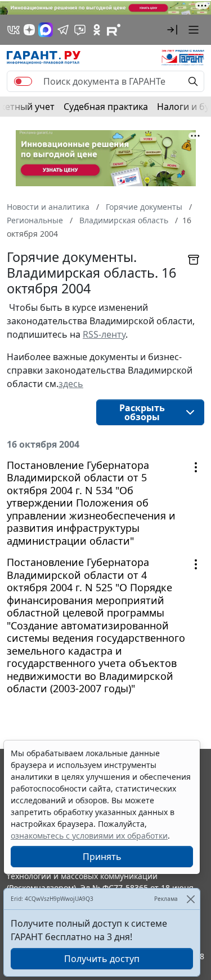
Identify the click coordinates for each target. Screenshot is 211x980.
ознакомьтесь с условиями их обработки (89, 835)
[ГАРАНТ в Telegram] (63, 29)
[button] (172, 29)
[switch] (23, 81)
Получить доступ (102, 959)
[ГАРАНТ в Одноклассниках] (97, 29)
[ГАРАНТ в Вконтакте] (13, 29)
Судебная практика (106, 106)
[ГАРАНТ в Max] (45, 29)
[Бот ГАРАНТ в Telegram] (80, 29)
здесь (71, 384)
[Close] (190, 899)
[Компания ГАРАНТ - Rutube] (113, 29)
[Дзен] (29, 29)
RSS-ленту (104, 334)
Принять (102, 856)
